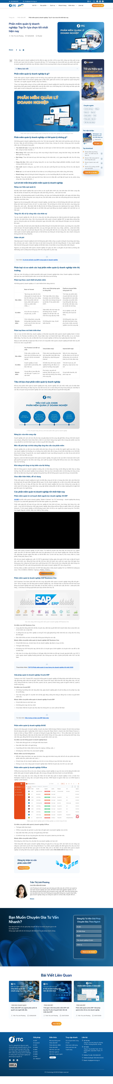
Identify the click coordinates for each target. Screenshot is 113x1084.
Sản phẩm (43, 5)
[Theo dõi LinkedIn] (102, 1)
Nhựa (97, 109)
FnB (95, 115)
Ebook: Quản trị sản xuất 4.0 (91, 163)
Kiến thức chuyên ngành (19, 1005)
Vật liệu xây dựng (89, 122)
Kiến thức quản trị (54, 1052)
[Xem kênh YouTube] (100, 1)
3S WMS (35, 1047)
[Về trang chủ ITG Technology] (16, 1039)
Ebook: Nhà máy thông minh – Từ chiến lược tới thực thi (91, 153)
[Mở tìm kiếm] (94, 1)
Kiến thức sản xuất (54, 1049)
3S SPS (35, 1045)
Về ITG (34, 5)
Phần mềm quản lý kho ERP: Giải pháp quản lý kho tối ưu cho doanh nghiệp (88, 1009)
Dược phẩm (87, 115)
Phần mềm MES (53, 1047)
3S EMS (35, 1056)
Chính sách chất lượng (72, 1045)
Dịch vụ (52, 5)
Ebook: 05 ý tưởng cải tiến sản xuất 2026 (92, 167)
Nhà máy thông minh (54, 1040)
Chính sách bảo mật (71, 1047)
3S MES (35, 1049)
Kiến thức (71, 5)
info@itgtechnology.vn (31, 1)
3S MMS (35, 1054)
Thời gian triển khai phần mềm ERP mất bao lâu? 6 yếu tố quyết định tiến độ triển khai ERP (56, 1010)
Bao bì (93, 112)
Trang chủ (12, 17)
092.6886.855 (14, 1)
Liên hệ (81, 5)
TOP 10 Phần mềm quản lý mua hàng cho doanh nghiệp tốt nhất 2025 (50, 667)
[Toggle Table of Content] (47, 69)
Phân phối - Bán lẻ (89, 119)
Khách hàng (62, 5)
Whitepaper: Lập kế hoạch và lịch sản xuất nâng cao (97, 135)
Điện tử (86, 112)
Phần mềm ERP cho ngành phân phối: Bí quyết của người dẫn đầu (24, 1009)
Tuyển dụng (69, 1049)
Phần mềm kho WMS (55, 1045)
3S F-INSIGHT (37, 1058)
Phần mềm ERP (22, 17)
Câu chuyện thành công (72, 1040)
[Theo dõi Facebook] (97, 1)
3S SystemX (36, 1043)
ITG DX (67, 1043)
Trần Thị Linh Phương (17, 36)
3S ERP (35, 1040)
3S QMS (35, 1052)
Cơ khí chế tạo (88, 109)
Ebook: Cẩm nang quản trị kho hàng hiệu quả (92, 158)
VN (90, 1)
